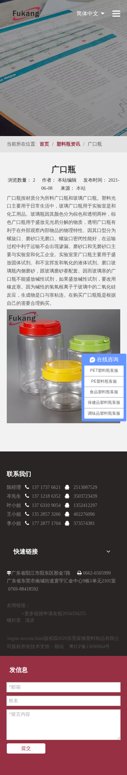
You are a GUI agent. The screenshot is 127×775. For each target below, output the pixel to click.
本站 (81, 188)
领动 (59, 646)
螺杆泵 (14, 620)
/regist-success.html (25, 638)
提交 (26, 748)
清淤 (30, 620)
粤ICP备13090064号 (89, 646)
